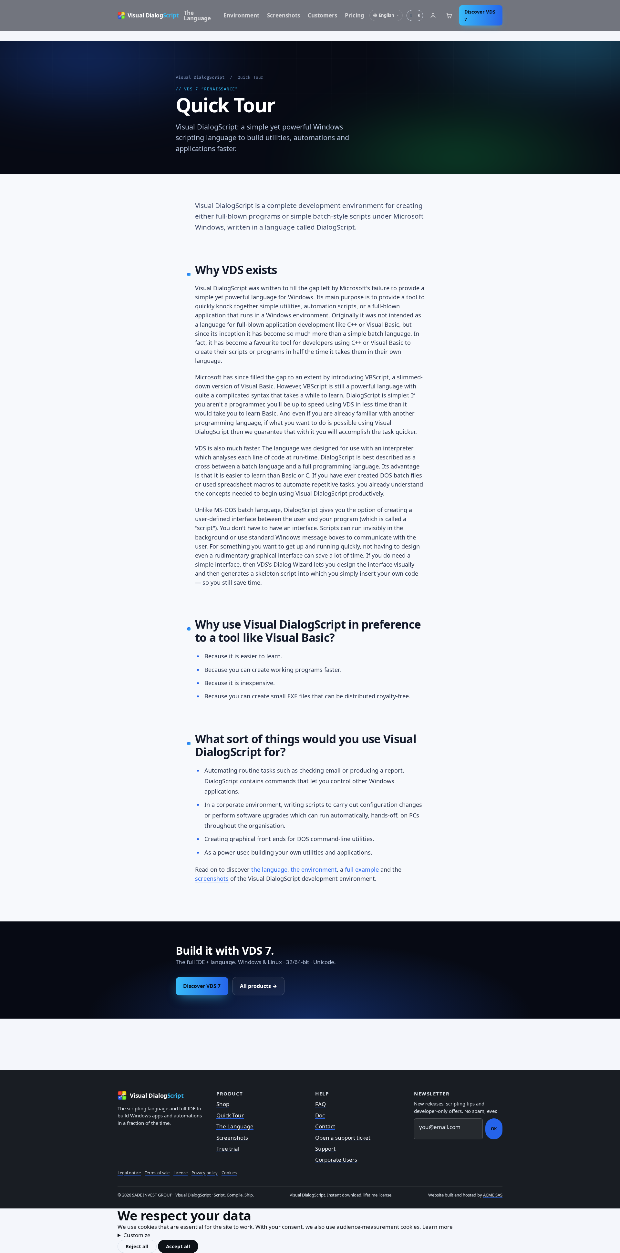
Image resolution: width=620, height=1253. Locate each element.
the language (269, 869)
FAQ (320, 1104)
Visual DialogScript (200, 77)
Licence (180, 1173)
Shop (222, 1104)
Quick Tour (230, 1115)
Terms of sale (157, 1173)
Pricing (354, 15)
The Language (197, 15)
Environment (241, 15)
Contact (325, 1126)
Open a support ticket (342, 1137)
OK (494, 1129)
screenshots (212, 878)
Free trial (227, 1148)
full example (362, 869)
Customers (322, 15)
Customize (136, 1235)
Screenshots (283, 15)
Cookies (229, 1173)
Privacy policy (204, 1173)
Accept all (178, 1246)
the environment (314, 869)
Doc (320, 1115)
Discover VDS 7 (479, 15)
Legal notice (129, 1173)
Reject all (137, 1246)
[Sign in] (433, 15)
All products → (258, 986)
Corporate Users (336, 1159)
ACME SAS (492, 1195)
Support (325, 1148)
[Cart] (449, 15)
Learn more (437, 1226)
